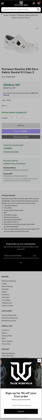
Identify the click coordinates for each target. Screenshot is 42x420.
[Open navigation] (3, 3)
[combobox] (18, 9)
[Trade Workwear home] (21, 3)
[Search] (38, 9)
